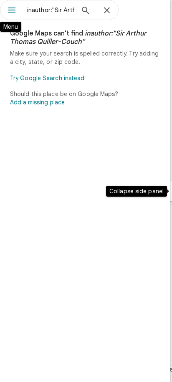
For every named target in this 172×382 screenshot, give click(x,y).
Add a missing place (37, 102)
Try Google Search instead (47, 78)
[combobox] (50, 10)
